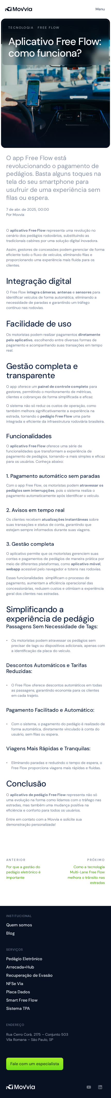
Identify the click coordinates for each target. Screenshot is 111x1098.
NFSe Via (14, 983)
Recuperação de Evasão (29, 975)
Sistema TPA (18, 1008)
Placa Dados (18, 992)
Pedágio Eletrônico (24, 958)
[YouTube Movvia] (88, 1087)
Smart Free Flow (22, 1000)
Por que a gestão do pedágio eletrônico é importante (24, 872)
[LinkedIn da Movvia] (100, 1087)
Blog (10, 933)
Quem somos (19, 925)
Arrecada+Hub (20, 967)
